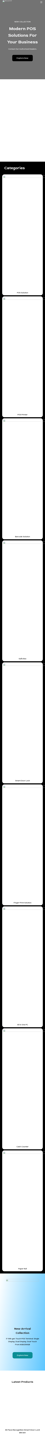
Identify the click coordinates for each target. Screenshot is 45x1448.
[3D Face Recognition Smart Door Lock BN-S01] (22, 1407)
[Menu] (41, 2)
